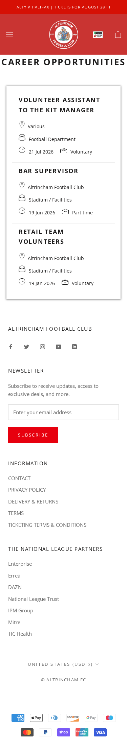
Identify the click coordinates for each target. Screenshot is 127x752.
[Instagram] (42, 346)
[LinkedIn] (74, 346)
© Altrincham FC (63, 680)
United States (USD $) (60, 664)
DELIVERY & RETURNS (33, 501)
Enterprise (20, 563)
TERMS (16, 513)
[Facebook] (10, 346)
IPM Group (20, 610)
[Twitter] (26, 346)
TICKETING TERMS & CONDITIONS (47, 524)
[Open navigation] (9, 34)
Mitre (14, 622)
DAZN (15, 587)
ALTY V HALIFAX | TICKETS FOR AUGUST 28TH (64, 6)
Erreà (14, 575)
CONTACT (19, 478)
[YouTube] (58, 346)
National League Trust (33, 598)
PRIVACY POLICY (27, 489)
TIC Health (20, 633)
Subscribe (33, 435)
